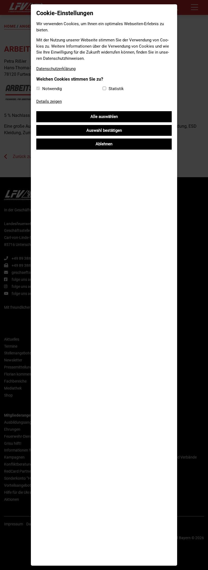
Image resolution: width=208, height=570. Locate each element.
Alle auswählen (104, 116)
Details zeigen (49, 101)
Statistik (116, 88)
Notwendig (52, 88)
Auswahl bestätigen (104, 130)
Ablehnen (104, 143)
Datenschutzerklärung (56, 68)
